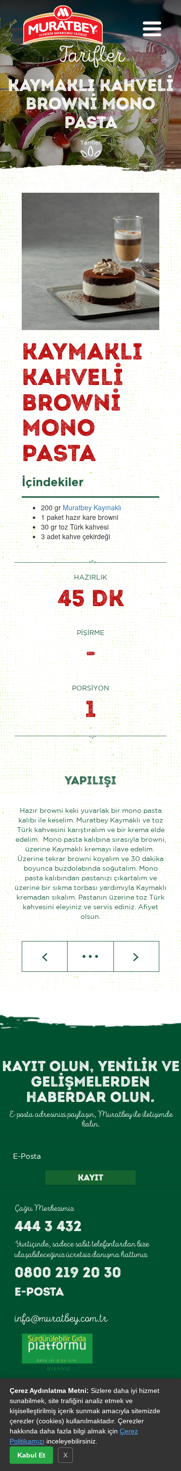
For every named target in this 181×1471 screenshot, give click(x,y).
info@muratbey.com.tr (60, 1318)
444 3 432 (48, 1226)
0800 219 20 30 (67, 1272)
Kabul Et (31, 1455)
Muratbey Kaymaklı (92, 507)
